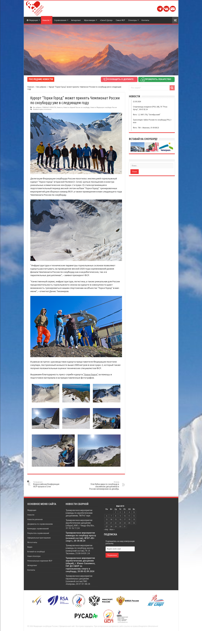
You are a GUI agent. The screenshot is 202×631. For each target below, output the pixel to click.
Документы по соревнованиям (40, 524)
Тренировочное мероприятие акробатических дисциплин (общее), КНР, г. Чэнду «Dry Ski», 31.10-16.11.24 (80, 524)
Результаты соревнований (38, 533)
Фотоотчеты (32, 542)
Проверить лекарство (158, 79)
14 (111, 519)
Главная (30, 87)
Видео (29, 547)
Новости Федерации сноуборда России (103, 107)
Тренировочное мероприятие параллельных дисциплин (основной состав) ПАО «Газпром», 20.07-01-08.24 (79, 580)
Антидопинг (76, 20)
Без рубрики (41, 87)
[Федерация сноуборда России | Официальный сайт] (35, 8)
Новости (45, 20)
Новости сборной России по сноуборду (76, 107)
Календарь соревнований (38, 528)
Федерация (33, 20)
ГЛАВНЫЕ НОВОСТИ (49, 107)
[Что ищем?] (172, 87)
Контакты (145, 20)
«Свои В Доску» (106, 20)
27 (107, 526)
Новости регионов (35, 519)
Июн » (112, 529)
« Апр (106, 529)
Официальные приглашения (39, 538)
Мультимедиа (89, 20)
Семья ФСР (120, 20)
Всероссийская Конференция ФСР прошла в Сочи (46, 484)
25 (129, 523)
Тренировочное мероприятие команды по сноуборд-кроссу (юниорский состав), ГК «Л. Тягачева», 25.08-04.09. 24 (79, 549)
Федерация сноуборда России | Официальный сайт (54, 626)
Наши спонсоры (34, 556)
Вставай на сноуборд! (36, 551)
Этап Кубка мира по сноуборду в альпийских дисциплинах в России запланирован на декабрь (104, 485)
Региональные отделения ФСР (39, 561)
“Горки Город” (90, 374)
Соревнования (60, 20)
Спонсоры (132, 20)
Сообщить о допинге (121, 79)
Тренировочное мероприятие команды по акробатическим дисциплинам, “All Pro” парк (79, 513)
